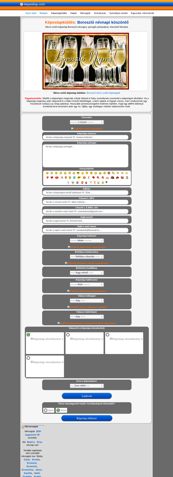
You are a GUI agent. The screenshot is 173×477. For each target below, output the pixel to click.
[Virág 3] (74, 179)
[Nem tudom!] (95, 174)
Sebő (37, 473)
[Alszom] (82, 174)
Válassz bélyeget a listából (92, 307)
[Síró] (74, 174)
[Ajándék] (77, 184)
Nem (63, 410)
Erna (39, 442)
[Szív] (47, 179)
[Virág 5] (84, 179)
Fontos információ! (92, 129)
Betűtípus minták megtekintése (92, 263)
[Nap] (118, 174)
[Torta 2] (112, 179)
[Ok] (127, 174)
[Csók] (56, 179)
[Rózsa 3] (103, 179)
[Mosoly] (47, 174)
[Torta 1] (107, 179)
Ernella (35, 459)
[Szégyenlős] (91, 174)
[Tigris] (122, 179)
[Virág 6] (89, 179)
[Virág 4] (79, 179)
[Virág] (65, 179)
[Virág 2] (70, 179)
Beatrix (30, 442)
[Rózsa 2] (98, 179)
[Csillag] (122, 174)
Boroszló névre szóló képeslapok (103, 93)
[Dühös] (109, 174)
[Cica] (68, 184)
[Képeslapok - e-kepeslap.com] (32, 9)
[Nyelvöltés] (65, 174)
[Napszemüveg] (78, 174)
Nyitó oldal (31, 13)
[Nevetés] (52, 174)
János (38, 469)
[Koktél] (91, 184)
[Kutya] (73, 184)
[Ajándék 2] (82, 184)
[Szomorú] (56, 174)
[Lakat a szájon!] (100, 174)
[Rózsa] (93, 179)
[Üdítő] (86, 184)
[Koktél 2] (94, 184)
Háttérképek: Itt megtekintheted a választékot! (92, 323)
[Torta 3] (117, 179)
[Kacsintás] (61, 174)
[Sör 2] (102, 184)
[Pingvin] (127, 179)
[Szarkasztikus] (87, 174)
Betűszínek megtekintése (92, 247)
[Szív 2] (52, 179)
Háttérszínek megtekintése (92, 291)
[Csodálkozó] (69, 174)
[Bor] (106, 184)
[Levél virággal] (62, 179)
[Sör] (99, 184)
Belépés (44, 13)
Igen (51, 410)
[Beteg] (104, 174)
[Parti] (113, 174)
